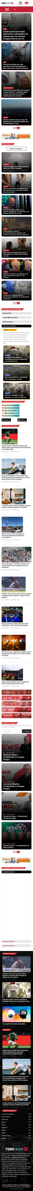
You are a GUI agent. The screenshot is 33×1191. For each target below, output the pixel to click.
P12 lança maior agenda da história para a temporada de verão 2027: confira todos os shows (16, 653)
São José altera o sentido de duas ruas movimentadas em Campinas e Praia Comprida (15, 565)
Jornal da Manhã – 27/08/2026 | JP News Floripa (13, 786)
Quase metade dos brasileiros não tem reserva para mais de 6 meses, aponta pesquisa (15, 190)
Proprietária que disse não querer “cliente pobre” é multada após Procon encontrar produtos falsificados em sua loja (16, 93)
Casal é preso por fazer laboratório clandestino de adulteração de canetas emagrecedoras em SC (15, 35)
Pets (5, 62)
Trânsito (6, 271)
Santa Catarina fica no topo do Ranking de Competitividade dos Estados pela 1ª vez (16, 121)
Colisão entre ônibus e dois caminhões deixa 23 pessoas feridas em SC (15, 682)
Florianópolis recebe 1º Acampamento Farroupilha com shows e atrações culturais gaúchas (16, 232)
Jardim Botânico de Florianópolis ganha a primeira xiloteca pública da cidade (16, 506)
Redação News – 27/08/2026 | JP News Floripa (13, 757)
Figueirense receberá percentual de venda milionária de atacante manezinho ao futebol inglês (16, 447)
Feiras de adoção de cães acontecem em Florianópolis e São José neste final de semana (15, 66)
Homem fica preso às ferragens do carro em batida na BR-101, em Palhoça (15, 275)
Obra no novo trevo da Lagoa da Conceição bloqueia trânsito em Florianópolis (13, 535)
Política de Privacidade (16, 1189)
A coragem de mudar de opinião (13, 1024)
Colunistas (6, 164)
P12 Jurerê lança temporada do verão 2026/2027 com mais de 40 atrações (15, 624)
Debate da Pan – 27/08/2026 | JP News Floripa (16, 846)
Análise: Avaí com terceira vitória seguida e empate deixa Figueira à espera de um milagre (16, 595)
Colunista (12, 330)
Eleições (5, 207)
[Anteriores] (14, 128)
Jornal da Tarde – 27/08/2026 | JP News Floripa (15, 817)
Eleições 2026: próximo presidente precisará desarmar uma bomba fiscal (16, 359)
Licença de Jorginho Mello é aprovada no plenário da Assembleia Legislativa (16, 296)
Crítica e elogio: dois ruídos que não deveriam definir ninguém (16, 167)
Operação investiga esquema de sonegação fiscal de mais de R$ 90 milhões (15, 254)
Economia (6, 117)
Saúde (5, 29)
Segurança (6, 250)
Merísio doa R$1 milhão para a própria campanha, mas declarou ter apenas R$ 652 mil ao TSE (16, 211)
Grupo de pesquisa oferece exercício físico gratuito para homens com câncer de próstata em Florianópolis (16, 477)
